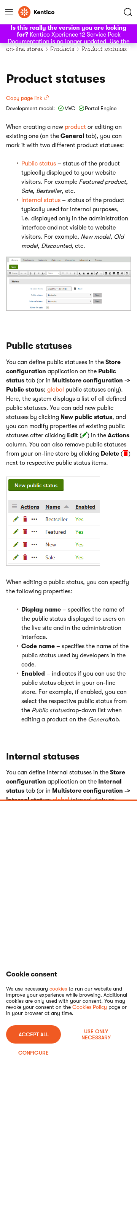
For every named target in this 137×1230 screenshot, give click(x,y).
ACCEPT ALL (34, 1034)
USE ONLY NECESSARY (96, 1034)
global (55, 389)
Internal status (41, 200)
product (75, 127)
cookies (58, 989)
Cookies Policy (89, 1007)
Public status (38, 163)
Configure (33, 1053)
